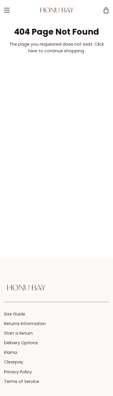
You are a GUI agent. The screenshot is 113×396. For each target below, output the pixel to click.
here (32, 51)
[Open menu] (5, 10)
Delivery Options (21, 343)
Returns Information (25, 324)
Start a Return (18, 333)
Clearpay (13, 362)
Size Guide (14, 314)
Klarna (10, 352)
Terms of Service (21, 381)
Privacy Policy (18, 372)
